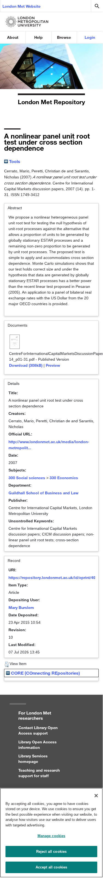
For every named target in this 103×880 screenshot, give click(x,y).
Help (38, 37)
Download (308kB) (25, 365)
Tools (14, 161)
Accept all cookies (51, 867)
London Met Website (21, 6)
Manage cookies (51, 836)
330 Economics (64, 477)
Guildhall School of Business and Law (43, 492)
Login (90, 37)
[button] (7, 664)
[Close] (96, 796)
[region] (51, 833)
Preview (53, 365)
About (12, 37)
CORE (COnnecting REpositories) (45, 672)
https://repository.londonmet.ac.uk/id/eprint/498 (53, 577)
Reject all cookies (51, 851)
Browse (64, 37)
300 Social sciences (26, 477)
